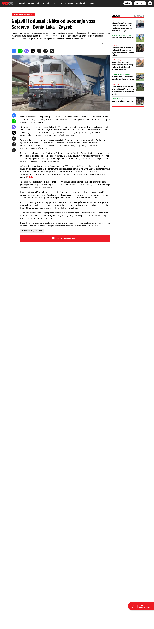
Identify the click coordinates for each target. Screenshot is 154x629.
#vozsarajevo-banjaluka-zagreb (32, 231)
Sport (61, 3)
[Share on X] (33, 51)
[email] (39, 51)
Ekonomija (46, 3)
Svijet (38, 3)
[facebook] (14, 51)
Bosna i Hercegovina (26, 3)
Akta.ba (30, 177)
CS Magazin (69, 3)
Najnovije (133, 607)
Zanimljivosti (80, 3)
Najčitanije (142, 607)
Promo (54, 3)
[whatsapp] (20, 51)
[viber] (26, 51)
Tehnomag (90, 3)
